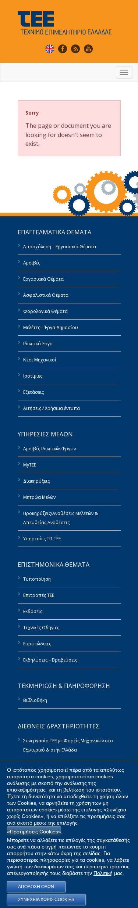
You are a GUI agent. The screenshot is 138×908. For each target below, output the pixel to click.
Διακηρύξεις (36, 481)
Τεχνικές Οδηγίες (41, 627)
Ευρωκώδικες (37, 644)
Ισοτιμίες (32, 376)
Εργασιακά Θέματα (43, 279)
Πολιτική (103, 873)
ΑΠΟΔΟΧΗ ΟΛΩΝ (36, 886)
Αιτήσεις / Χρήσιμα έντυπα (51, 408)
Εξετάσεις (33, 392)
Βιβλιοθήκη (35, 700)
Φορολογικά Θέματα (45, 311)
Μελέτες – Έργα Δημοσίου (50, 327)
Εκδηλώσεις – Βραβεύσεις (50, 660)
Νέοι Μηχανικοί (39, 360)
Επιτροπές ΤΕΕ (38, 595)
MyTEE (29, 465)
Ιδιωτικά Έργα (38, 343)
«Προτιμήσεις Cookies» (34, 832)
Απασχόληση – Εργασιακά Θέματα (59, 247)
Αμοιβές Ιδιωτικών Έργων (49, 449)
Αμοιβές (31, 263)
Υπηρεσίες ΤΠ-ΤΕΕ (42, 539)
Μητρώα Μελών (39, 497)
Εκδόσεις (32, 611)
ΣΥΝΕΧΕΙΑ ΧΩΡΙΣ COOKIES (46, 899)
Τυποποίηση (37, 579)
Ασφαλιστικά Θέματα (45, 295)
